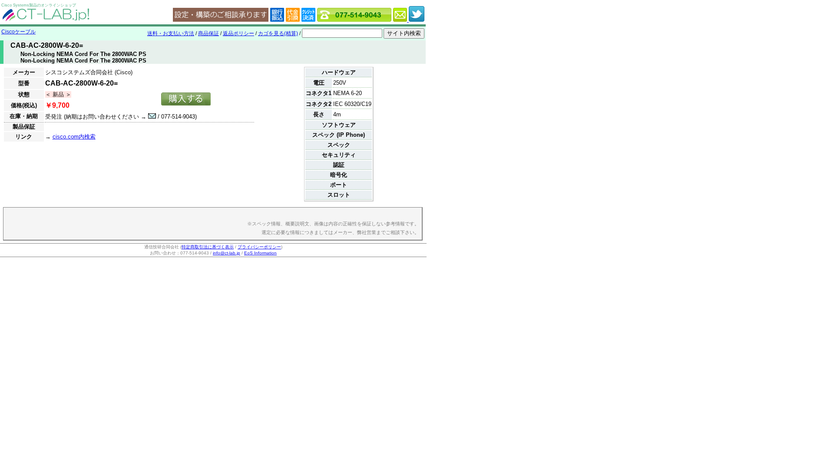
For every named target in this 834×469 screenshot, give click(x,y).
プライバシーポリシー (259, 246)
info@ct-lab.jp (226, 253)
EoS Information (260, 253)
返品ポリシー (238, 33)
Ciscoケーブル (18, 32)
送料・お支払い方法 (170, 33)
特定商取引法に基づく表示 (208, 246)
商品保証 (208, 33)
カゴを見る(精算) (278, 33)
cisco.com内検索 (74, 136)
